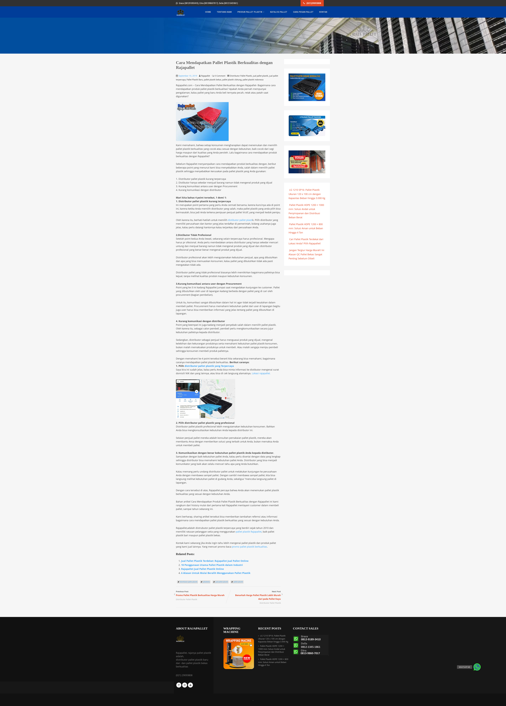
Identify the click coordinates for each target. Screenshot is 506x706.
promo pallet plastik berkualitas (249, 546)
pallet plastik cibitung (232, 79)
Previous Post (200, 593)
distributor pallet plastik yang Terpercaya (209, 365)
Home (208, 12)
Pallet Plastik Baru (195, 79)
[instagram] (184, 685)
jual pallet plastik (260, 75)
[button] (477, 667)
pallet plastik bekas (212, 79)
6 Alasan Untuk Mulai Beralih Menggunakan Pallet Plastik (215, 573)
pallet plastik (238, 582)
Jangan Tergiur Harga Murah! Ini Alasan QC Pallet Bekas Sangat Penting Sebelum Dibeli (306, 254)
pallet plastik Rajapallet (249, 531)
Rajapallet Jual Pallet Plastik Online (202, 568)
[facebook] (178, 685)
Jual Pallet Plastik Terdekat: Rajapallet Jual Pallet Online (215, 560)
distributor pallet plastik (188, 582)
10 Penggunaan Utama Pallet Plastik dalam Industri (212, 565)
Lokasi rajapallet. (261, 373)
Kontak (323, 12)
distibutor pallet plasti (240, 220)
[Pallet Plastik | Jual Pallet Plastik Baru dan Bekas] (180, 15)
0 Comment (220, 75)
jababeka (206, 582)
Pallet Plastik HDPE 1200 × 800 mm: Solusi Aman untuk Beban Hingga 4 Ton (306, 228)
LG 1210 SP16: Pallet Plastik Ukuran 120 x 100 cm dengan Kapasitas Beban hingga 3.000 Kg (307, 194)
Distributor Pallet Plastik (241, 75)
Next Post (258, 595)
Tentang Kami (224, 12)
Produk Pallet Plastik (249, 12)
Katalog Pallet (278, 12)
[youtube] (190, 685)
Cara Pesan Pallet (303, 12)
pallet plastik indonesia (253, 79)
